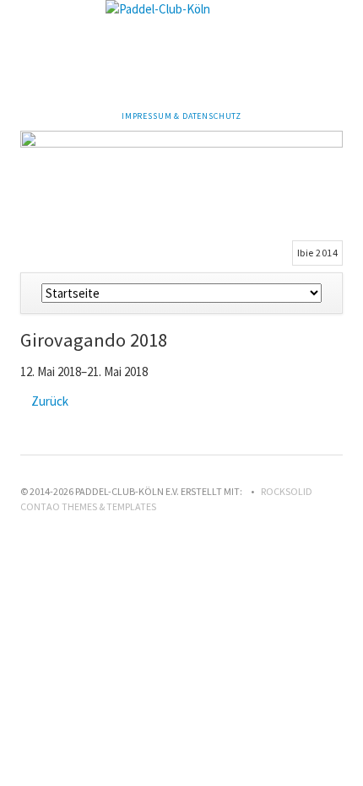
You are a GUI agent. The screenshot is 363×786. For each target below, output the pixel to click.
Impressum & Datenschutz (181, 115)
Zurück (49, 401)
